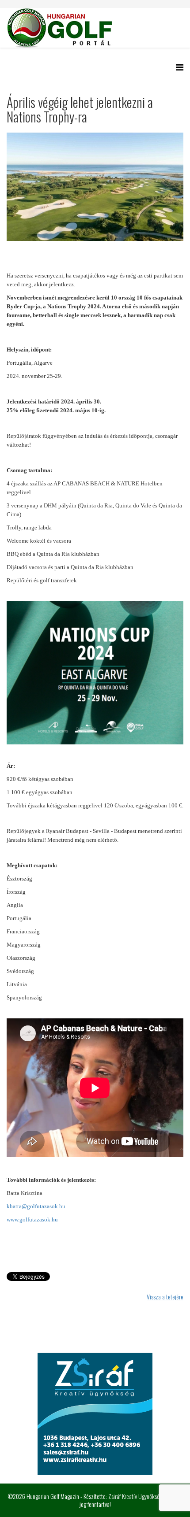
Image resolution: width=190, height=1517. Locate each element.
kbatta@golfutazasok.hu (36, 1206)
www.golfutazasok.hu (32, 1219)
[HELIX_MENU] (179, 67)
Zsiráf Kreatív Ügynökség (135, 1496)
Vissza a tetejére (165, 1296)
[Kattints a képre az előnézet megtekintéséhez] (95, 187)
